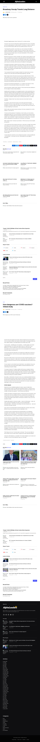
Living (4, 726)
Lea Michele (10, 141)
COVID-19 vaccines (6, 440)
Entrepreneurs (5, 721)
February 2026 (5, 669)
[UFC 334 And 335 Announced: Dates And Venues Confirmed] (11, 188)
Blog (4, 718)
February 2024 (5, 700)
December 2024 (5, 687)
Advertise (24, 739)
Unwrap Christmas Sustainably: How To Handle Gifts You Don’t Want (21, 233)
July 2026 (4, 662)
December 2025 (5, 671)
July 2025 (4, 678)
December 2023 (5, 703)
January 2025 (5, 686)
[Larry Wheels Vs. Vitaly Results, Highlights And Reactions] (29, 156)
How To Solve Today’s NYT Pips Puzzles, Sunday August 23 (28, 196)
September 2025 (5, 675)
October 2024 (5, 690)
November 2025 (5, 673)
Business (4, 719)
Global (4, 722)
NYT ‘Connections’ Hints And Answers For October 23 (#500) (20, 238)
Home (4, 4)
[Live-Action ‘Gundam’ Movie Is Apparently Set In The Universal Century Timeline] (11, 156)
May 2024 (4, 696)
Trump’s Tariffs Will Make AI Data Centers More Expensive (16, 228)
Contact (28, 739)
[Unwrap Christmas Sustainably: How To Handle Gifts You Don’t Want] (5, 235)
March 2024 (5, 699)
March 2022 (5, 704)
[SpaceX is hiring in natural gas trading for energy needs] (29, 472)
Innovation (4, 723)
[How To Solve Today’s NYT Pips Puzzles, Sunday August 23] (29, 188)
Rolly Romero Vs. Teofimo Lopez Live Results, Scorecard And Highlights (27, 180)
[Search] (36, 1)
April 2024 (4, 698)
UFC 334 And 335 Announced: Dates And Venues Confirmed (10, 196)
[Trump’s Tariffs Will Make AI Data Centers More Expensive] (20, 216)
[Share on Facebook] (4, 15)
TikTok (20, 141)
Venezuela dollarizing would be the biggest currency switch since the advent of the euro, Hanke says (23, 267)
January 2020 (5, 708)
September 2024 (6, 691)
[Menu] (4, 1)
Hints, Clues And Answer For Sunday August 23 (10, 180)
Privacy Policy (14, 739)
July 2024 (4, 694)
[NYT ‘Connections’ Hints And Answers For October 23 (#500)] (5, 240)
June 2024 (5, 695)
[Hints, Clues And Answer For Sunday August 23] (11, 172)
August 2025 (5, 677)
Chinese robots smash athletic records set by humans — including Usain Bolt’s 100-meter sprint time (11, 479)
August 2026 (5, 661)
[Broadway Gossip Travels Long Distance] (20, 28)
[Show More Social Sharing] (9, 15)
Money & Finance (6, 727)
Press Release (5, 730)
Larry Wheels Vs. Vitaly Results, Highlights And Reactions (28, 164)
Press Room (8, 12)
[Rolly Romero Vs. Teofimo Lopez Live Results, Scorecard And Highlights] (29, 172)
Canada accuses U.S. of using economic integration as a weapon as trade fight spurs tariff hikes (28, 496)
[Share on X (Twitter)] (5, 15)
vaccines (12, 440)
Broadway (5, 141)
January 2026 (5, 670)
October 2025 (5, 674)
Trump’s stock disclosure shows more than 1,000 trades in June (20, 257)
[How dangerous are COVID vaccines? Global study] (20, 325)
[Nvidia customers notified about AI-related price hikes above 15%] (11, 489)
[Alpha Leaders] (20, 1)
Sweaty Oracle (15, 141)
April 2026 (4, 666)
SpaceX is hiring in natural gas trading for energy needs (28, 479)
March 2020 (5, 707)
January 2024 (5, 702)
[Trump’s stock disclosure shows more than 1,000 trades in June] (5, 258)
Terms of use (19, 739)
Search (4, 277)
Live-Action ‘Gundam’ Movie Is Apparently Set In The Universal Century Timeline (11, 164)
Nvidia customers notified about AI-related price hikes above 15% (11, 496)
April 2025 (4, 682)
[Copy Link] (7, 15)
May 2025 (4, 681)
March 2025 (5, 683)
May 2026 (4, 665)
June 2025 (4, 679)
